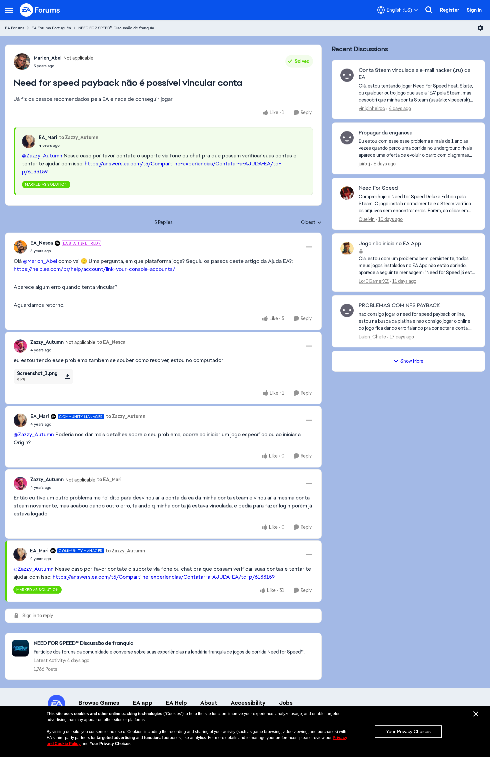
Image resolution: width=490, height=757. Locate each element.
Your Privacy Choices (408, 731)
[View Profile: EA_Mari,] (28, 141)
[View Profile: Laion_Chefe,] (347, 310)
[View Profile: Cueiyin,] (347, 193)
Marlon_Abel (48, 58)
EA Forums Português (51, 28)
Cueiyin (367, 219)
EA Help (176, 702)
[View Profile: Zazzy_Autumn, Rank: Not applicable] (20, 346)
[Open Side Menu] (9, 10)
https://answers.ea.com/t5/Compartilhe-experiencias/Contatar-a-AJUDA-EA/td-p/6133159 (164, 576)
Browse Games (98, 702)
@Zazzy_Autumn (42, 155)
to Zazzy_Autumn (78, 137)
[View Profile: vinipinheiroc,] (347, 75)
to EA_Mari (109, 479)
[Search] (429, 10)
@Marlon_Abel (40, 261)
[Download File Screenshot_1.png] (67, 376)
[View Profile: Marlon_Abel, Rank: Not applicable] (22, 61)
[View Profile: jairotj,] (347, 137)
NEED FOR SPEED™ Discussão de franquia (116, 28)
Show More (411, 361)
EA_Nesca (41, 243)
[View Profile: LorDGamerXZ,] (347, 248)
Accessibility (248, 702)
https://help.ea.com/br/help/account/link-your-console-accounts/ (94, 269)
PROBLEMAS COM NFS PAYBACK (399, 305)
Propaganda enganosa (385, 132)
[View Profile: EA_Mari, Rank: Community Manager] (20, 420)
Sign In (474, 10)
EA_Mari (48, 137)
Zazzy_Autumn (47, 342)
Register (449, 10)
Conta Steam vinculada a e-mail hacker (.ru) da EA (414, 74)
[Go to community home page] (40, 10)
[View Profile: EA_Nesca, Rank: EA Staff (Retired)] (20, 247)
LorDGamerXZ (374, 281)
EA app (142, 702)
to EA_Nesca (111, 342)
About (208, 702)
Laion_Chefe (372, 337)
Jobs (286, 702)
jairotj (364, 164)
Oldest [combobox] (311, 222)
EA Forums (14, 28)
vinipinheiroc (372, 108)
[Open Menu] (480, 28)
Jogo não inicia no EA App (390, 243)
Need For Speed (378, 188)
